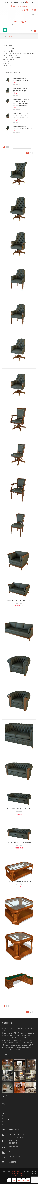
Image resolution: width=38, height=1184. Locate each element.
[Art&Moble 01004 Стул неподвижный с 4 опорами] (8, 80)
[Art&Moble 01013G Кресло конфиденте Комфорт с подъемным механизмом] (8, 116)
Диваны (6, 61)
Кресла (5, 64)
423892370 (12, 1162)
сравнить (19, 166)
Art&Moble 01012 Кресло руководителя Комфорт (20, 90)
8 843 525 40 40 (13, 1143)
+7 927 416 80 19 (14, 1157)
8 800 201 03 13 (13, 1141)
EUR (32, 15)
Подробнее (15, 166)
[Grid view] (4, 147)
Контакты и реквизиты (10, 1107)
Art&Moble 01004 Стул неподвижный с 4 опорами (21, 79)
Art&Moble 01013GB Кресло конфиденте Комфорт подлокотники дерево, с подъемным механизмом (21, 102)
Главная (4, 36)
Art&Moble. (16, 1171)
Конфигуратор (7, 1110)
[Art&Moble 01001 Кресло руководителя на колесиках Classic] (8, 128)
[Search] (28, 31)
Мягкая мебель (8, 59)
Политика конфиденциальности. (14, 1173)
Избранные (6, 1104)
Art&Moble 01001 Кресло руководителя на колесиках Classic (23, 127)
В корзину (15, 201)
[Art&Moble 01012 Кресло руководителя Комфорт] (8, 91)
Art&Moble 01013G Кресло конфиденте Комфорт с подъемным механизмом (20, 116)
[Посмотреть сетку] (4, 1006)
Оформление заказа (9, 1122)
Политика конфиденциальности (13, 1125)
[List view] (7, 147)
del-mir (10, 1152)
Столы (5, 66)
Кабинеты (6, 51)
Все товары (7, 49)
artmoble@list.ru (13, 1147)
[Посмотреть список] (7, 1006)
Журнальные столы (10, 55)
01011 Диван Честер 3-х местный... (19, 809)
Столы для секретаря (10, 57)
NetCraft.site (19, 1175)
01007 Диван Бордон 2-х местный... (19, 600)
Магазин (5, 1116)
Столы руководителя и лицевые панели (17, 53)
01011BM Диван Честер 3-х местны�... (19, 842)
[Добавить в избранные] (23, 166)
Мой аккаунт (6, 1119)
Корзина (5, 1113)
